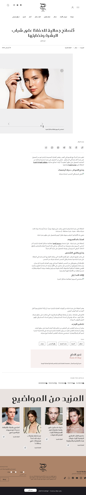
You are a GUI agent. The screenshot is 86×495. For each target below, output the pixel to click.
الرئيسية (82, 47)
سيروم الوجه (57, 243)
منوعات (9, 472)
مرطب (42, 343)
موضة (72, 16)
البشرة (73, 343)
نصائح (81, 343)
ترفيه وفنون (47, 16)
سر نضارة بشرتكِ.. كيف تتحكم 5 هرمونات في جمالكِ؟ (34, 439)
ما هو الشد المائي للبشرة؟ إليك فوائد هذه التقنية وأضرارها (75, 438)
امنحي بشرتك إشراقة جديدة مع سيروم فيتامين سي (10, 430)
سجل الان (30, 490)
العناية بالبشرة (68, 47)
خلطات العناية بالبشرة (40, 162)
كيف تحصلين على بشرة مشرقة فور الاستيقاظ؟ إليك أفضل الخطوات (55, 431)
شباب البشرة (72, 165)
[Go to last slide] (42, 124)
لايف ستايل (38, 16)
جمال (55, 16)
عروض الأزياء (63, 16)
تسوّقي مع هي (15, 16)
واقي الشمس (52, 343)
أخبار (30, 16)
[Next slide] (8, 124)
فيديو (24, 16)
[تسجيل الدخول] (73, 7)
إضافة (4, 479)
